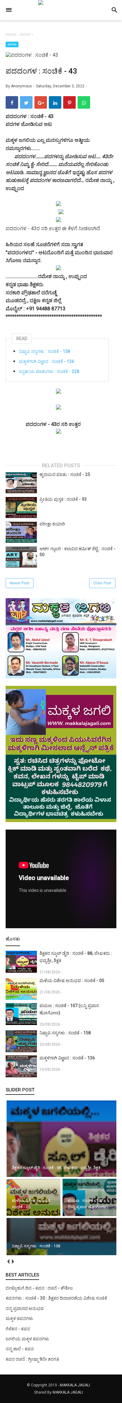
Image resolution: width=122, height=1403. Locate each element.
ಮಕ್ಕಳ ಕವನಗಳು (19, 1318)
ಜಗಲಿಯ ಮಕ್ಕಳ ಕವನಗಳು (27, 1338)
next (12, 1262)
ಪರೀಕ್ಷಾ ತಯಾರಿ (52, 523)
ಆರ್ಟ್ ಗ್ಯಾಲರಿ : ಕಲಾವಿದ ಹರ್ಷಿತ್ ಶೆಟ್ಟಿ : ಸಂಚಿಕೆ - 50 (77, 551)
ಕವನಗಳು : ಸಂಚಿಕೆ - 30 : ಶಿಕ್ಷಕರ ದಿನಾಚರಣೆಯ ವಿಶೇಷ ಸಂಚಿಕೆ (56, 1298)
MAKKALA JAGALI (75, 1385)
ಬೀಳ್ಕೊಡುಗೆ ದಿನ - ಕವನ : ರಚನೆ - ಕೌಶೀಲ (39, 1288)
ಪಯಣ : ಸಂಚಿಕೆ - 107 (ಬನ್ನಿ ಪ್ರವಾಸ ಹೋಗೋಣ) (69, 1009)
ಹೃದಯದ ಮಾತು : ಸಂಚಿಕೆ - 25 (64, 474)
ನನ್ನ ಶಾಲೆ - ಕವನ (20, 1348)
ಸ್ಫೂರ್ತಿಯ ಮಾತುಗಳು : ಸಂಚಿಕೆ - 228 (49, 371)
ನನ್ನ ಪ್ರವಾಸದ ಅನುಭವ (25, 1308)
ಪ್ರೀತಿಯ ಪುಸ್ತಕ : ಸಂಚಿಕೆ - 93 (63, 499)
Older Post (102, 583)
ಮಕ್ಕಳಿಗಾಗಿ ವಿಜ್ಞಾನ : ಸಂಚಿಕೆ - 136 (46, 361)
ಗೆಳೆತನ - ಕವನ (18, 1328)
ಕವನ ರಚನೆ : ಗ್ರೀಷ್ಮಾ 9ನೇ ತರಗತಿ (32, 1359)
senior (12, 44)
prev (8, 1262)
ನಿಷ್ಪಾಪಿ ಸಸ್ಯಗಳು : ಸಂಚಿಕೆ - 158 (44, 351)
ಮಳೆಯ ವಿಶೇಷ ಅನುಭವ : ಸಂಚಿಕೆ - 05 (71, 980)
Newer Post (19, 583)
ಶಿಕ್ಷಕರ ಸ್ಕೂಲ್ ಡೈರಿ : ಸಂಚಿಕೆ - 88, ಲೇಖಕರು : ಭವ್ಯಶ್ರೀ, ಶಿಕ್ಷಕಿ (75, 957)
